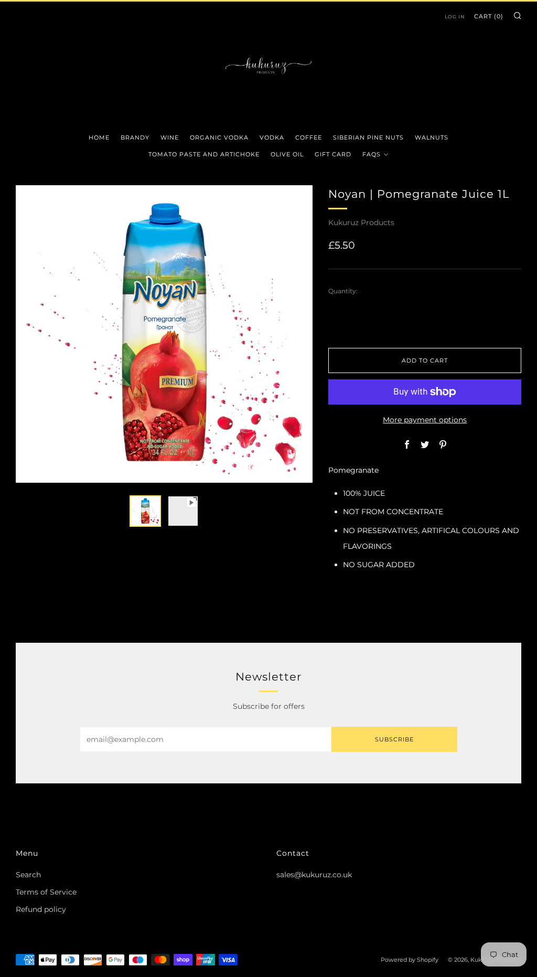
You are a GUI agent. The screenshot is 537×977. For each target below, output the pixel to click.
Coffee (308, 137)
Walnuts (431, 137)
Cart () (488, 16)
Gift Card (333, 154)
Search (28, 874)
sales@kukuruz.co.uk (314, 874)
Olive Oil (287, 154)
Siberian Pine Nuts (368, 137)
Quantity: (343, 291)
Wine (169, 137)
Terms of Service (46, 892)
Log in (455, 16)
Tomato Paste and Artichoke (204, 154)
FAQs (371, 154)
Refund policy (41, 909)
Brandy (135, 137)
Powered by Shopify (409, 959)
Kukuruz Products (361, 222)
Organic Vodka (219, 137)
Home (99, 137)
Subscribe (394, 739)
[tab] (145, 511)
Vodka (272, 137)
